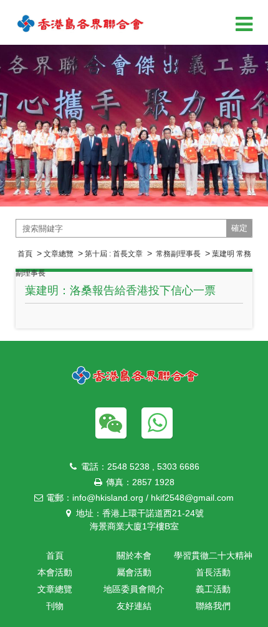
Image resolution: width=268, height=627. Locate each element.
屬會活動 (134, 572)
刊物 (55, 606)
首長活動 (213, 572)
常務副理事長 (177, 253)
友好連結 (134, 606)
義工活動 (213, 589)
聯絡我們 (213, 606)
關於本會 (134, 555)
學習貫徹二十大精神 (213, 555)
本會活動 (54, 572)
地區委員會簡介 (134, 589)
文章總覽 (59, 253)
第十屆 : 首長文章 (114, 253)
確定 (239, 228)
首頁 (24, 253)
